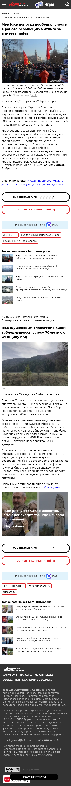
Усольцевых (52, 487)
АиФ (34, 95)
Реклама (25, 675)
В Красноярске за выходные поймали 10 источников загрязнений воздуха (36, 267)
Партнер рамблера (31, 770)
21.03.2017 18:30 (10, 13)
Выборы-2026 (44, 675)
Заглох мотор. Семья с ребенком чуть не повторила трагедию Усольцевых (37, 639)
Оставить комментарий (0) (36, 209)
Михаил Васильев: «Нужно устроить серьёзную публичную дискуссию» (32, 182)
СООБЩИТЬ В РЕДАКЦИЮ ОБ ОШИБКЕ (27, 679)
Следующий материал (34, 777)
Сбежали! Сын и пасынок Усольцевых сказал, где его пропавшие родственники (41, 628)
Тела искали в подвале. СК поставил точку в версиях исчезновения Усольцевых (38, 649)
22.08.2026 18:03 (11, 316)
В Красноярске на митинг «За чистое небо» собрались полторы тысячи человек (38, 256)
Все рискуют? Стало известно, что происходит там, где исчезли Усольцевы (34, 515)
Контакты (10, 675)
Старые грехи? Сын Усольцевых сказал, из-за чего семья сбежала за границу (39, 618)
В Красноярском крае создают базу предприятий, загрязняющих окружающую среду (41, 288)
